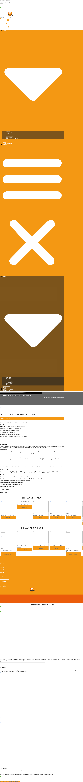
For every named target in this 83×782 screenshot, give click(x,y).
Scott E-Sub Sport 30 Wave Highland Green (6, 551)
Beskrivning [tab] (4, 440)
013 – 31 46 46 (2, 576)
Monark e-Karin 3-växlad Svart (72, 515)
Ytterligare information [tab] (6, 441)
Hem (44, 397)
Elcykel (7, 133)
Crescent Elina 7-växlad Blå (39, 515)
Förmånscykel (6, 139)
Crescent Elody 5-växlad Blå (56, 545)
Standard (8, 131)
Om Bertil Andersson (7, 143)
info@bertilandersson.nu (4, 579)
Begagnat (5, 140)
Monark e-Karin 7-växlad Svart (7, 515)
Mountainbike (9, 136)
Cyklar (1, 3)
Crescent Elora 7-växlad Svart (56, 515)
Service (4, 142)
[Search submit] (0, 18)
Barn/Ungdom (9, 135)
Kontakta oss (6, 144)
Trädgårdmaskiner (3, 5)
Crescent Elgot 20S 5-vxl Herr (23, 504)
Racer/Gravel (9, 137)
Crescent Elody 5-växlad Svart (39, 545)
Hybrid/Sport (9, 132)
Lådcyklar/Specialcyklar (12, 138)
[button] (32, 210)
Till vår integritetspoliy (4, 602)
